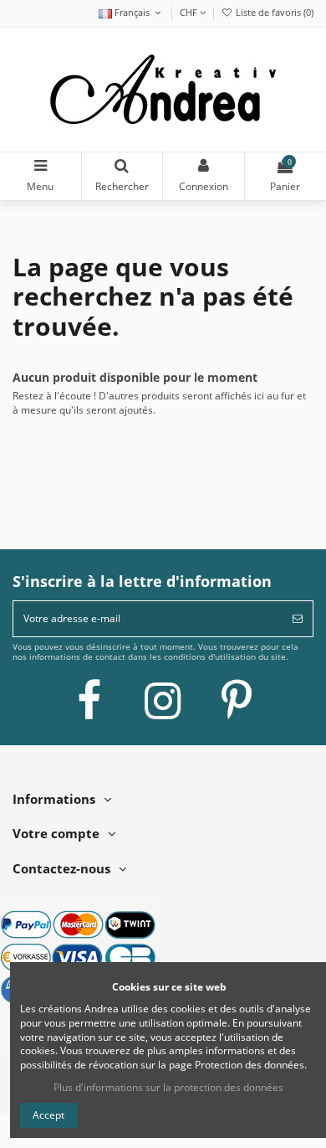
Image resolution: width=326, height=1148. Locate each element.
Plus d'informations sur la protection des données (168, 1087)
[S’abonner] (298, 618)
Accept (48, 1115)
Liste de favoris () (273, 12)
